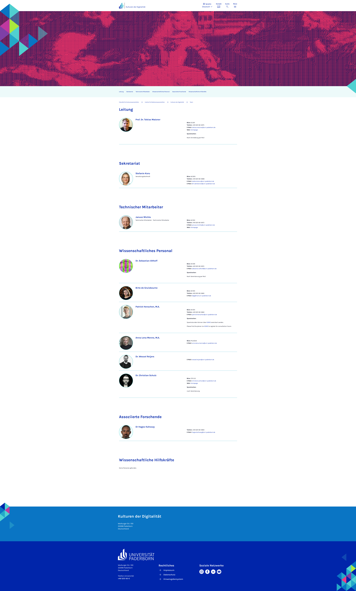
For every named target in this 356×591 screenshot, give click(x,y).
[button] (208, 5)
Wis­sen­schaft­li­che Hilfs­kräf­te (197, 91)
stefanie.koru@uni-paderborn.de (203, 181)
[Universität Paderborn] (178, 554)
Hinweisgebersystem (173, 579)
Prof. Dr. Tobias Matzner (148, 119)
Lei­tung (121, 91)
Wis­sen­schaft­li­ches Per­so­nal (161, 91)
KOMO (209, 322)
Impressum (168, 570)
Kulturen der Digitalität (135, 7)
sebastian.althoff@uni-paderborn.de (204, 268)
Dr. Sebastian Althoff (146, 260)
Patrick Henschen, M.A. (148, 306)
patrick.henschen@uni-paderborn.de (204, 314)
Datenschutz (169, 574)
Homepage (194, 130)
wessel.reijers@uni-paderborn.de (203, 359)
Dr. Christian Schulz (146, 375)
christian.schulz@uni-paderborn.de (204, 381)
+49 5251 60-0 (124, 578)
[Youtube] (219, 571)
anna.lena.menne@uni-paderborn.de (204, 343)
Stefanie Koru (143, 173)
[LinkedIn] (213, 571)
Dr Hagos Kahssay (145, 426)
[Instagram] (201, 571)
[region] (177, 91)
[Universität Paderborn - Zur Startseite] (121, 5)
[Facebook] (207, 571)
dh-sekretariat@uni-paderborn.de (203, 184)
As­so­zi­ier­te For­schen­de (179, 91)
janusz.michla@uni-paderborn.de (203, 225)
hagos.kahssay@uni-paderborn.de (203, 432)
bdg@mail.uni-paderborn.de (201, 296)
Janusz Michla (143, 217)
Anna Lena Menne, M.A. (148, 337)
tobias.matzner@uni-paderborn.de (203, 127)
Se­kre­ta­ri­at (129, 91)
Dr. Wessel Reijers (145, 356)
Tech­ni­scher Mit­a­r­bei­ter (143, 91)
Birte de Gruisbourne (147, 288)
